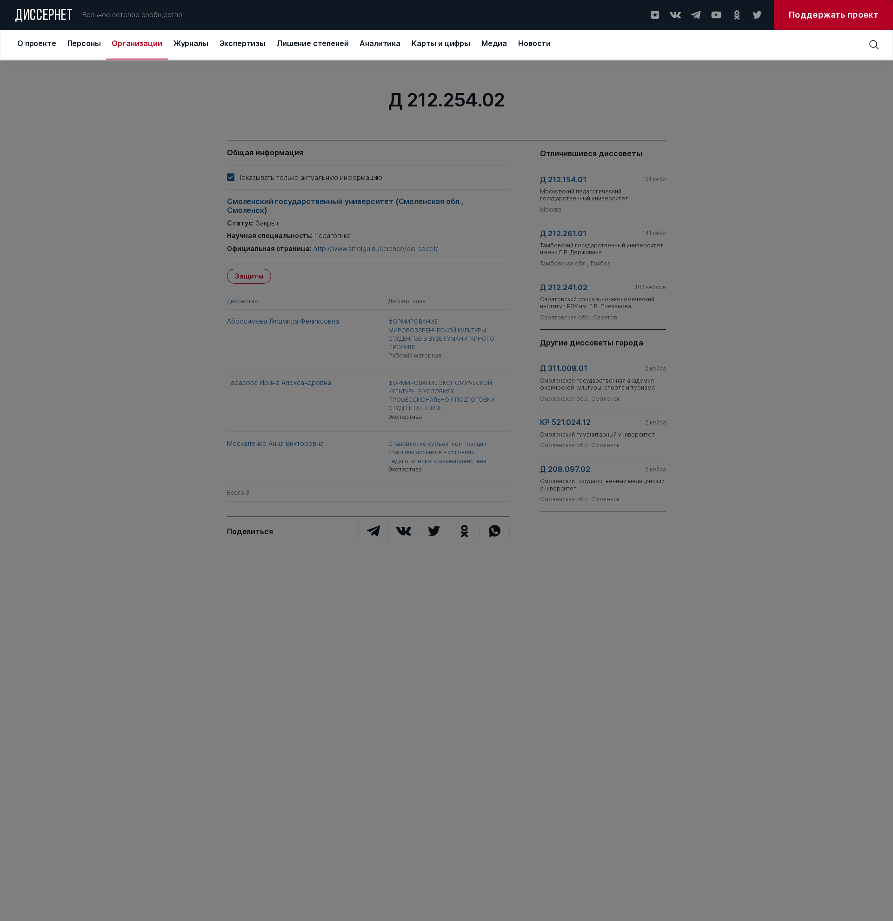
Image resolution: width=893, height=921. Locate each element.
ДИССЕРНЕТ (44, 16)
